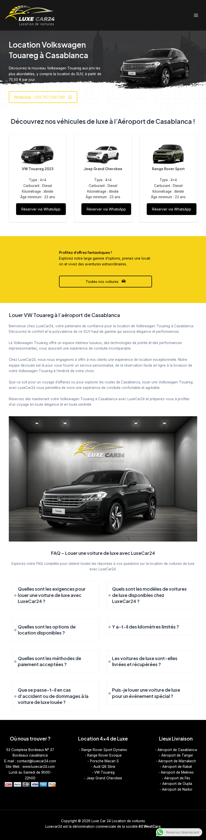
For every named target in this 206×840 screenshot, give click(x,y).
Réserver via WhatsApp (41, 209)
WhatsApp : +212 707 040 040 (39, 97)
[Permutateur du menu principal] (196, 15)
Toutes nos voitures (103, 281)
